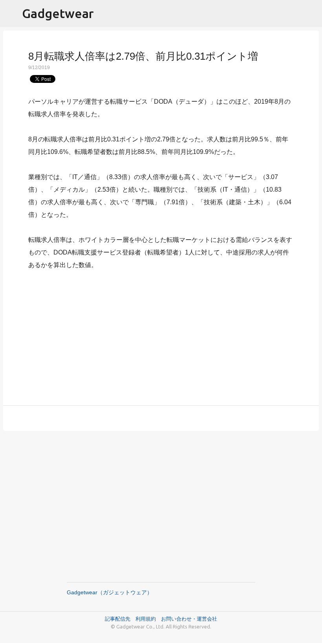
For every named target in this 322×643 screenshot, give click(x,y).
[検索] (311, 13)
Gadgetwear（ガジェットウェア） (109, 592)
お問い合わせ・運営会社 (189, 618)
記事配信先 (117, 618)
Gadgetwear (58, 13)
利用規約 (148, 618)
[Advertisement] (161, 333)
